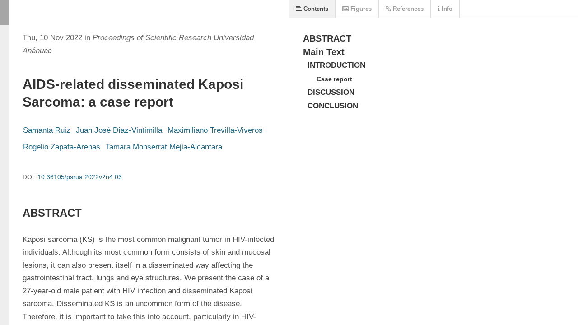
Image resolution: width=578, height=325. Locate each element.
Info (446, 8)
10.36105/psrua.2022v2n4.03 (79, 177)
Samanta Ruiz (46, 130)
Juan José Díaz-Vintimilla (119, 130)
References (407, 8)
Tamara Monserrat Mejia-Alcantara (164, 147)
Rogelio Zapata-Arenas (61, 147)
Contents (315, 8)
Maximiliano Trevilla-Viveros (215, 130)
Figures (360, 8)
